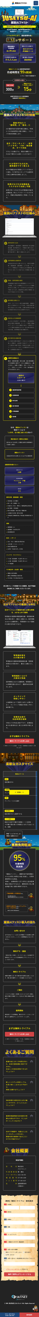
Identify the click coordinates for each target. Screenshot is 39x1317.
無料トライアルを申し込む (19, 741)
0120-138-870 (22, 1175)
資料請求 (29, 1315)
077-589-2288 (22, 1178)
